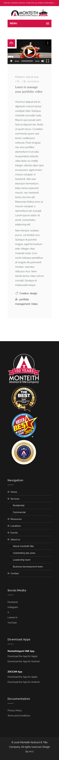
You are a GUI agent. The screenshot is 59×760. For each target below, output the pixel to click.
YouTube (12, 622)
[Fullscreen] (47, 61)
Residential (18, 505)
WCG (31, 752)
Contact (15, 573)
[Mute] (42, 61)
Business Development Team (28, 566)
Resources (16, 519)
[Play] (11, 61)
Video (34, 304)
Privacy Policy (15, 710)
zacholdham (33, 81)
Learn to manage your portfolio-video (28, 89)
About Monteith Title (23, 546)
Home (14, 492)
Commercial (19, 512)
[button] (29, 52)
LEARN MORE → (49, 3)
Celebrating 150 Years (24, 553)
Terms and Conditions (19, 715)
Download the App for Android (23, 661)
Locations (16, 526)
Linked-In (13, 617)
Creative (24, 293)
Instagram (13, 607)
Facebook (13, 602)
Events (14, 532)
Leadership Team (22, 559)
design (33, 293)
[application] (29, 51)
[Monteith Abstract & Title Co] (29, 13)
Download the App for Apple (23, 656)
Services (15, 498)
